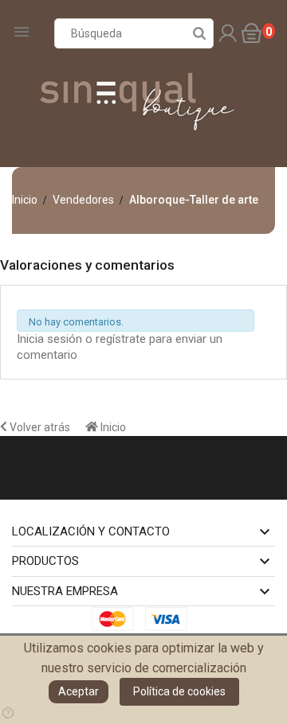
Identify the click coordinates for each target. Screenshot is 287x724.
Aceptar (78, 691)
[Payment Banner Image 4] (170, 618)
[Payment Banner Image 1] (117, 618)
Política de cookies (179, 691)
